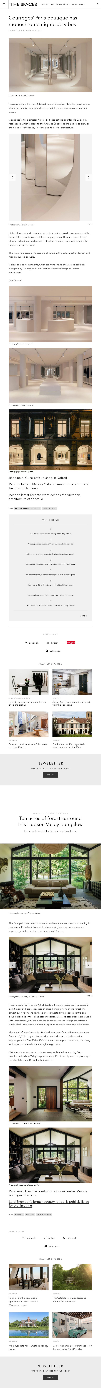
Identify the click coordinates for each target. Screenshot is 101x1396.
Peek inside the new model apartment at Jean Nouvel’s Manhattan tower (23, 1301)
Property (45, 4)
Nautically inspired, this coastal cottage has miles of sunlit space (50, 575)
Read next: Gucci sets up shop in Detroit (38, 478)
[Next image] (88, 177)
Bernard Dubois (22, 508)
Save (72, 642)
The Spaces (23, 5)
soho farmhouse (44, 1215)
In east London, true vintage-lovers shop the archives (27, 703)
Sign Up (50, 775)
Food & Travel (78, 4)
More (82, 616)
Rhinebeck (30, 1215)
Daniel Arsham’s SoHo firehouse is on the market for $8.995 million (72, 1347)
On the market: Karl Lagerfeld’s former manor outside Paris (68, 746)
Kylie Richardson (59, 813)
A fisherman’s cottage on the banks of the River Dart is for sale (50, 554)
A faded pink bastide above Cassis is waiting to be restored (50, 544)
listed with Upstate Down (22, 1060)
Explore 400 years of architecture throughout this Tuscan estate (50, 564)
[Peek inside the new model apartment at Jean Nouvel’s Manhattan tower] (29, 1277)
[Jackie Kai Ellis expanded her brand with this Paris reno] (72, 682)
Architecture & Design (60, 4)
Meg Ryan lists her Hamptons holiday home (28, 1347)
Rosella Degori (34, 30)
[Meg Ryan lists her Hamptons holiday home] (29, 1325)
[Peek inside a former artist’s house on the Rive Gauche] (29, 724)
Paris (78, 104)
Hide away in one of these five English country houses (50, 534)
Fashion (46, 508)
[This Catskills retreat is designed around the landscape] (72, 1277)
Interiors (14, 30)
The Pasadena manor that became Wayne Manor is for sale (50, 595)
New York (38, 927)
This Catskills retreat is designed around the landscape (69, 1299)
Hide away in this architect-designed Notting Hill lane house (51, 585)
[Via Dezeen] (15, 280)
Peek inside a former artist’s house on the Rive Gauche (28, 746)
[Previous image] (12, 177)
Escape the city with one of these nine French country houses (50, 605)
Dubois (13, 233)
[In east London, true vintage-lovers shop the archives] (29, 682)
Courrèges (36, 508)
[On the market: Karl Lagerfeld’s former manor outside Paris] (72, 724)
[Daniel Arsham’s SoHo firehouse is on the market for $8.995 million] (72, 1325)
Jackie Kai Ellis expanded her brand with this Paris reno (71, 703)
